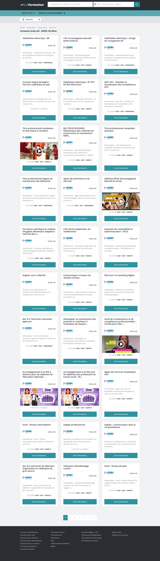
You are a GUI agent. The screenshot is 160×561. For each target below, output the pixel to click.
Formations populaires (28, 546)
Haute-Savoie (42, 28)
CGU (96, 532)
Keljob (53, 546)
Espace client (116, 532)
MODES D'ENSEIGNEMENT (51, 13)
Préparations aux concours (30, 543)
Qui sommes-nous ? (58, 532)
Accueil (22, 28)
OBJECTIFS (27, 13)
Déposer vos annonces (120, 535)
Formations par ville (27, 535)
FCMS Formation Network (60, 543)
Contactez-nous (56, 535)
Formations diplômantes (29, 532)
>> (94, 517)
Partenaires (55, 538)
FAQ (52, 541)
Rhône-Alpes (31, 28)
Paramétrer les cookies (89, 541)
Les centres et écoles (27, 549)
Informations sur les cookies (91, 538)
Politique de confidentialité (91, 535)
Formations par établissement (31, 541)
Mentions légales (87, 532)
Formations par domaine (29, 538)
